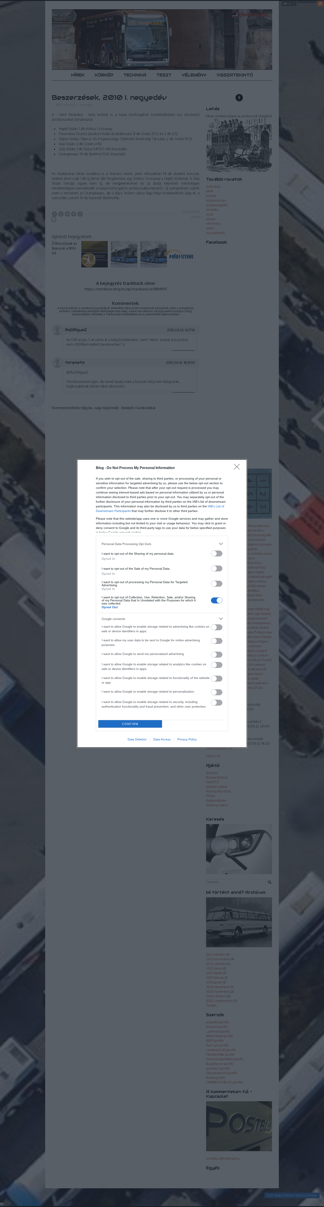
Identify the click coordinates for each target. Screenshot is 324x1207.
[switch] (216, 553)
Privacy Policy (187, 739)
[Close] (238, 468)
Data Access (162, 739)
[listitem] (162, 543)
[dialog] (162, 603)
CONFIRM (130, 724)
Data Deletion (137, 739)
